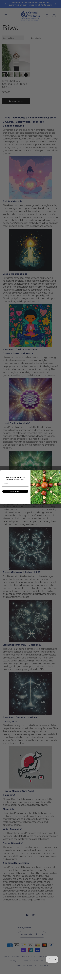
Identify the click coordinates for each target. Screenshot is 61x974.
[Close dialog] (59, 471)
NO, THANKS (15, 495)
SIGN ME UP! (15, 491)
